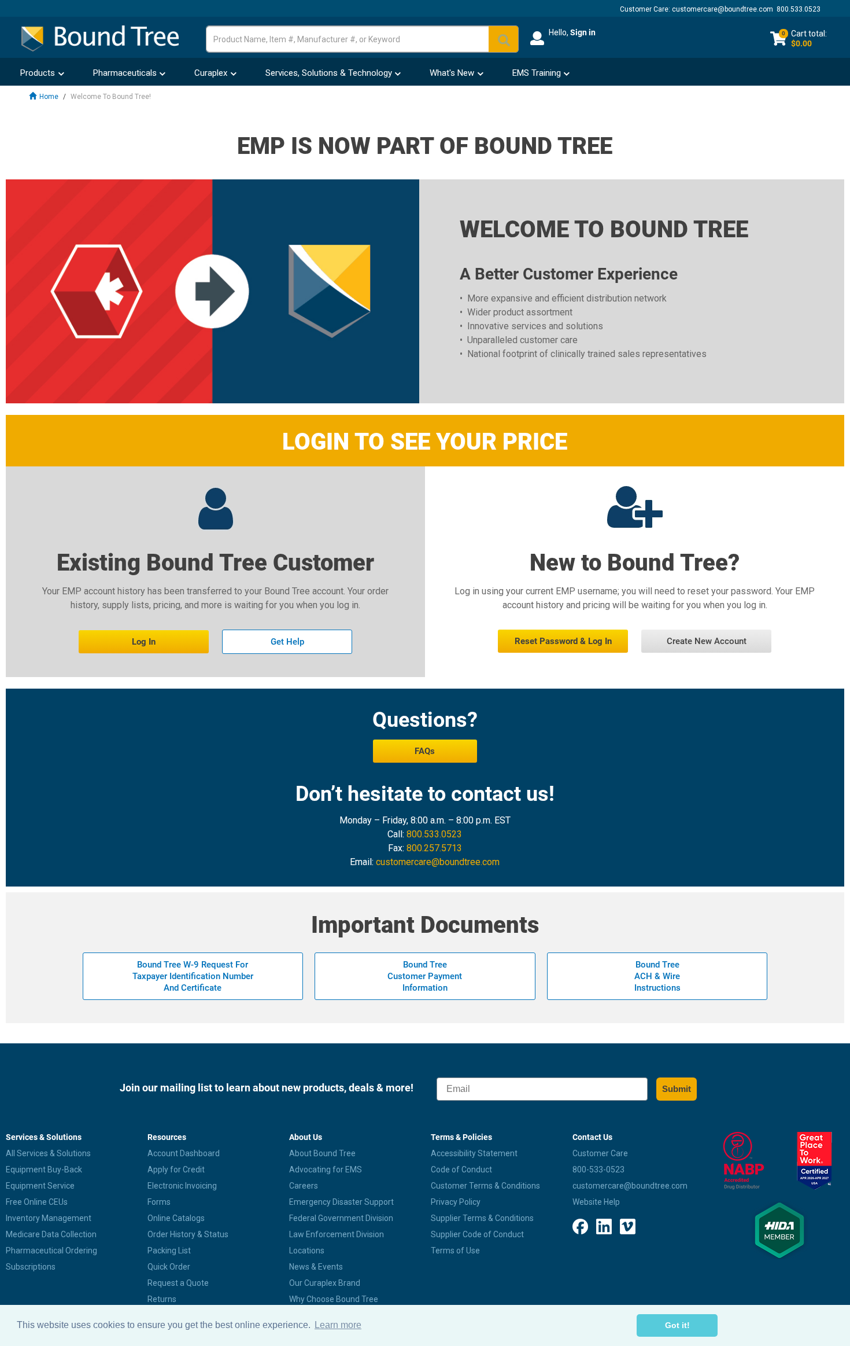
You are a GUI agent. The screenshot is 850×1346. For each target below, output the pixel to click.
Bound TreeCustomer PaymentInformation (424, 976)
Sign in (583, 32)
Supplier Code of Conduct (477, 1234)
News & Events (316, 1266)
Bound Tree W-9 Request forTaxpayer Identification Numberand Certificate (192, 976)
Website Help (596, 1202)
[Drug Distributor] (744, 1161)
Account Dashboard (183, 1153)
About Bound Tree (322, 1153)
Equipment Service (40, 1185)
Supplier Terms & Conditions (482, 1218)
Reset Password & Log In (563, 641)
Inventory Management (48, 1218)
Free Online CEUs (37, 1202)
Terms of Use (455, 1250)
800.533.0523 (799, 9)
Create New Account (706, 641)
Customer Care (600, 1153)
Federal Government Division (341, 1218)
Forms (159, 1202)
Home (48, 97)
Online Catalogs (176, 1218)
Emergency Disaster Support (341, 1202)
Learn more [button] (338, 1325)
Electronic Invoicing (182, 1185)
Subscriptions (31, 1266)
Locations (306, 1250)
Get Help (287, 642)
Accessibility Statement (474, 1153)
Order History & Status (187, 1234)
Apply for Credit (176, 1169)
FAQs (425, 751)
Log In (144, 642)
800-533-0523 (598, 1169)
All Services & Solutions (48, 1153)
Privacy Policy (456, 1202)
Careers (303, 1185)
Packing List (169, 1250)
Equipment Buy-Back (44, 1169)
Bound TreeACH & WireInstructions (657, 976)
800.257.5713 (434, 848)
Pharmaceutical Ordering (51, 1250)
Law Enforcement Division (336, 1234)
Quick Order (168, 1266)
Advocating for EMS (325, 1169)
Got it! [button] (677, 1325)
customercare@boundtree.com (722, 9)
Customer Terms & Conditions (485, 1185)
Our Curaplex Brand (324, 1283)
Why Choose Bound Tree (333, 1299)
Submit (676, 1089)
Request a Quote (178, 1283)
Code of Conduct (461, 1169)
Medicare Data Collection (51, 1234)
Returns (161, 1299)
